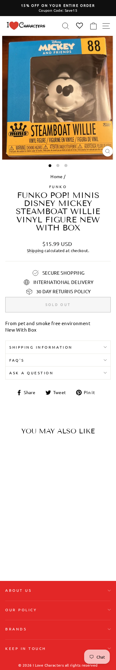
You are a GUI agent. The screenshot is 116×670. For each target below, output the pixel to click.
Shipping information (41, 347)
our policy (21, 609)
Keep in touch (25, 648)
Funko (58, 186)
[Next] (38, 479)
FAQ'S (16, 360)
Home (56, 176)
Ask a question (31, 372)
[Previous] (12, 479)
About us (18, 590)
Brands (16, 628)
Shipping (35, 250)
